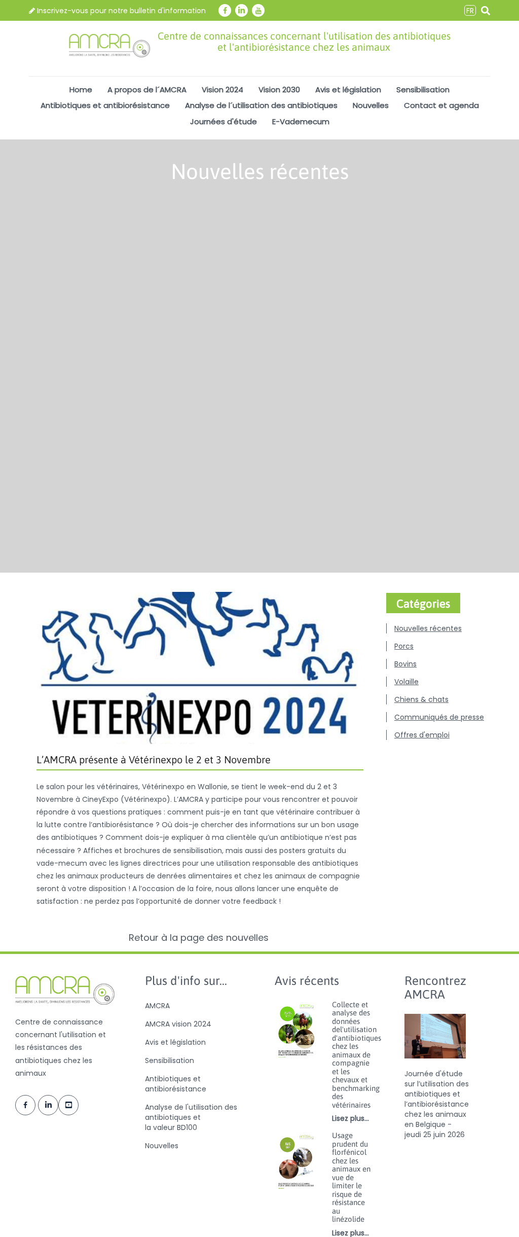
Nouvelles (371, 105)
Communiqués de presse (439, 717)
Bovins (405, 664)
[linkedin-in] (241, 10)
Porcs (404, 646)
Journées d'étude (223, 121)
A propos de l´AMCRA (147, 89)
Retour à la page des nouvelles (200, 938)
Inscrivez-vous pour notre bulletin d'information (120, 11)
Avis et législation (348, 89)
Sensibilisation (423, 89)
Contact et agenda (441, 105)
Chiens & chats (421, 699)
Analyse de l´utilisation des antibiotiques (261, 105)
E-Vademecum (300, 121)
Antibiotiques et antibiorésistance (105, 105)
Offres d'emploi (422, 735)
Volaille (406, 682)
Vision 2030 (279, 89)
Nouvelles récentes (428, 628)
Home (80, 89)
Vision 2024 (222, 89)
